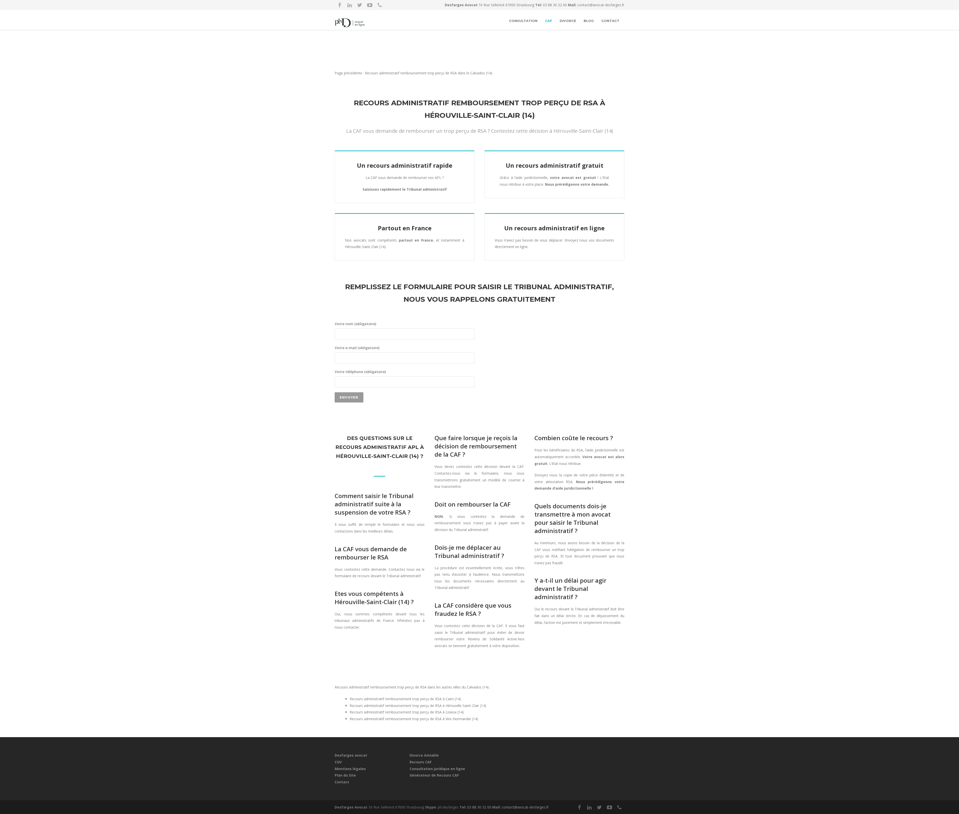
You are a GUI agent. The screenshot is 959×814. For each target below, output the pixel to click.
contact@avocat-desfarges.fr (600, 4)
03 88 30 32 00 (555, 4)
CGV (338, 762)
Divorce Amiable (424, 755)
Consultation (523, 21)
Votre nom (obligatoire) (355, 323)
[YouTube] (370, 5)
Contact (610, 21)
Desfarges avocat (351, 755)
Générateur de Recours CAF (434, 775)
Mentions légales (350, 768)
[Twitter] (360, 5)
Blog (589, 21)
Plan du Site (345, 775)
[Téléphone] (380, 5)
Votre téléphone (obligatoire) (360, 371)
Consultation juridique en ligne (437, 768)
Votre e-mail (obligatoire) (357, 347)
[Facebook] (340, 5)
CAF (548, 21)
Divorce (568, 21)
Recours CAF (421, 762)
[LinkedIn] (350, 5)
